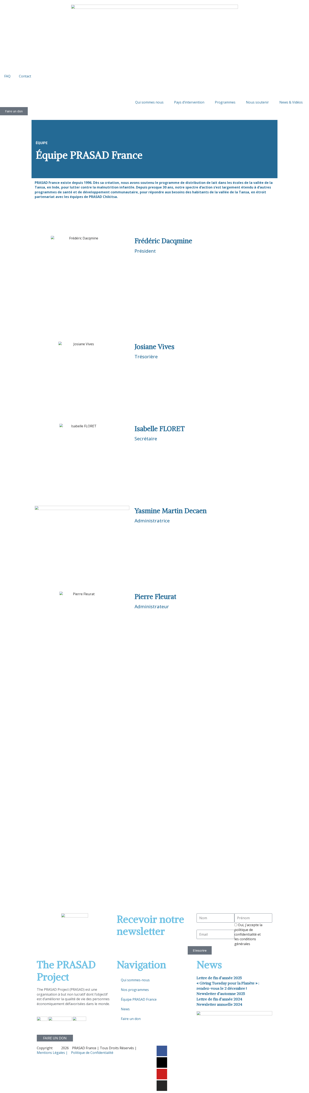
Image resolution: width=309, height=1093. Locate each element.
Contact (25, 76)
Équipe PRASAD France (139, 999)
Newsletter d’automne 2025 (221, 993)
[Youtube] (162, 1074)
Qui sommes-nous (135, 980)
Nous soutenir (257, 102)
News (125, 1009)
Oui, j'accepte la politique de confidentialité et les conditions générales (248, 934)
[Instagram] (162, 1085)
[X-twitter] (162, 1062)
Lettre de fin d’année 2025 (219, 977)
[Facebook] (162, 1051)
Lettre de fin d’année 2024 (219, 999)
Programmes (225, 102)
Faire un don (131, 1018)
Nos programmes (135, 989)
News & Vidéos (291, 102)
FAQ (7, 76)
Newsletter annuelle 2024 (219, 1004)
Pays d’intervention (189, 102)
